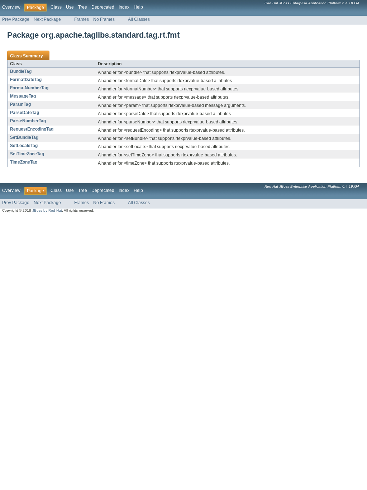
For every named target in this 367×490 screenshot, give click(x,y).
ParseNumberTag (28, 120)
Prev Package (15, 19)
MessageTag (23, 96)
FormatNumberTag (29, 87)
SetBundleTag (24, 137)
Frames (81, 19)
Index (124, 7)
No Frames (104, 19)
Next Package (47, 19)
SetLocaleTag (24, 145)
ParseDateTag (24, 112)
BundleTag (21, 71)
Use (70, 7)
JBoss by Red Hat (47, 210)
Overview (11, 7)
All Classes (139, 19)
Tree (82, 7)
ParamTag (20, 104)
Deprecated (102, 7)
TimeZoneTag (23, 162)
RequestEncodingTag (31, 129)
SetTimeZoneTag (27, 153)
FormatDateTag (26, 79)
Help (138, 7)
